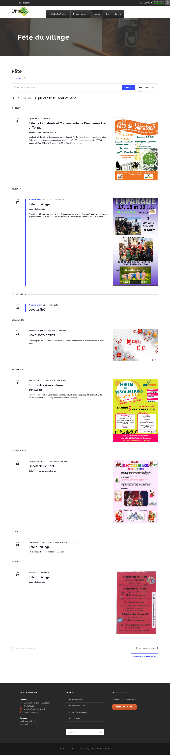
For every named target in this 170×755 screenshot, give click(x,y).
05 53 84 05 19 (29, 706)
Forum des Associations (46, 385)
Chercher (128, 87)
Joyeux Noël (37, 309)
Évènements (16, 78)
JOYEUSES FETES (42, 335)
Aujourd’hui (27, 98)
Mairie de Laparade (31, 712)
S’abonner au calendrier (143, 656)
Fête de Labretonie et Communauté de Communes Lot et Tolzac (67, 125)
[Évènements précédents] (13, 97)
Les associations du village (78, 706)
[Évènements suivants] (18, 97)
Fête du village (39, 204)
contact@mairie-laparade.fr (35, 709)
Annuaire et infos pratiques (78, 712)
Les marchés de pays (76, 699)
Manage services (159, 1)
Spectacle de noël (41, 466)
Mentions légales (74, 718)
